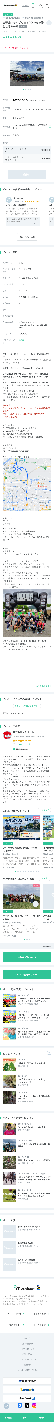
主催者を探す (40, 1314)
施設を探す (14, 1325)
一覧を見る (44, 810)
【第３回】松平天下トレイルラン (32, 1063)
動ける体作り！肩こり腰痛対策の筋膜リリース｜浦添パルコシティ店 (34, 1194)
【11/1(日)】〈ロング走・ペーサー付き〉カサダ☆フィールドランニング (33, 1016)
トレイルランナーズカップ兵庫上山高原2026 (34, 1097)
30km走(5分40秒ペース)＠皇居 (32, 1127)
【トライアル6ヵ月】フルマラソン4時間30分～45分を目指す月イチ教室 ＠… (34, 1178)
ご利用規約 (27, 1354)
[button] (23, 89)
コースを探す (40, 1325)
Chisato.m (18, 198)
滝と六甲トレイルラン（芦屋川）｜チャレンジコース (34, 1080)
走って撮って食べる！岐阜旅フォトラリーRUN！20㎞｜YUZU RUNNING (34, 1032)
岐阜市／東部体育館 (26, 1260)
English (25, 5)
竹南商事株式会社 (25, 1243)
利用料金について (27, 1349)
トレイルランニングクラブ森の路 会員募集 (34, 1145)
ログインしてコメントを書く (27, 706)
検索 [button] (33, 7)
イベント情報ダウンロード (27, 974)
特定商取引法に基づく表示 (27, 1370)
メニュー (47, 7)
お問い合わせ (27, 1343)
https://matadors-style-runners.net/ (29, 736)
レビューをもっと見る (27, 237)
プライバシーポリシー (27, 1359)
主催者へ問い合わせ (27, 957)
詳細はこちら (24, 340)
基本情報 (8, 1418)
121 (24, 744)
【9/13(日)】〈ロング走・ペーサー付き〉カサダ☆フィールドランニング (34, 999)
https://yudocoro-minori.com (16, 451)
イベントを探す (14, 1314)
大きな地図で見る (43, 686)
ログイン (40, 7)
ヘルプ (27, 1338)
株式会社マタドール (23, 732)
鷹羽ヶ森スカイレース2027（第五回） (34, 1160)
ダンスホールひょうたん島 (29, 1226)
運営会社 (27, 1364)
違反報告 (47, 946)
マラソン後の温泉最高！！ (18, 205)
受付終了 (42, 1418)
